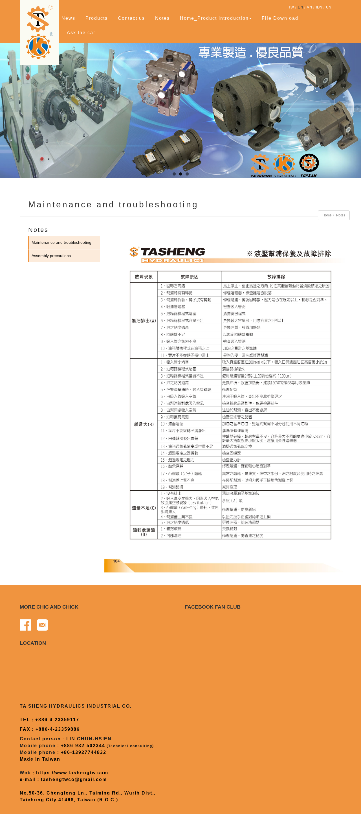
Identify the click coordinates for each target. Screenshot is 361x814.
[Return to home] (40, 32)
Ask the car (81, 32)
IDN (319, 7)
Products (96, 18)
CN (328, 7)
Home (327, 215)
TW (291, 7)
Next (357, 109)
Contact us (131, 18)
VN (309, 7)
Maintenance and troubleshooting (61, 242)
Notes (162, 18)
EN (300, 7)
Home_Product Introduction (214, 18)
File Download (280, 18)
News (68, 18)
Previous (4, 109)
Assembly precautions (51, 255)
